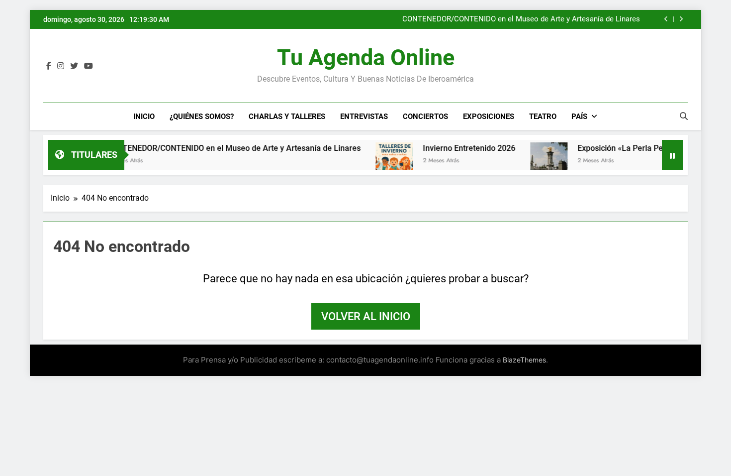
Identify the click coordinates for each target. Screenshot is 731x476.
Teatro (542, 116)
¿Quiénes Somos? (202, 116)
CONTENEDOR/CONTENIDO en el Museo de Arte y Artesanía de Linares (521, 19)
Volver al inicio (365, 316)
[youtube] (88, 66)
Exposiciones (488, 116)
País (579, 116)
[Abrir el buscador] (684, 116)
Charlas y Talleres (287, 116)
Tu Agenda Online (366, 57)
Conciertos (425, 116)
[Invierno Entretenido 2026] (381, 161)
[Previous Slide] (666, 19)
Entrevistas (364, 116)
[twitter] (74, 66)
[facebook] (48, 66)
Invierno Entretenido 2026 (456, 148)
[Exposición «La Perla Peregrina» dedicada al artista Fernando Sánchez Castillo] (535, 161)
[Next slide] (681, 19)
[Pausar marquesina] (672, 155)
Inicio (144, 116)
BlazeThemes (524, 360)
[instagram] (60, 66)
